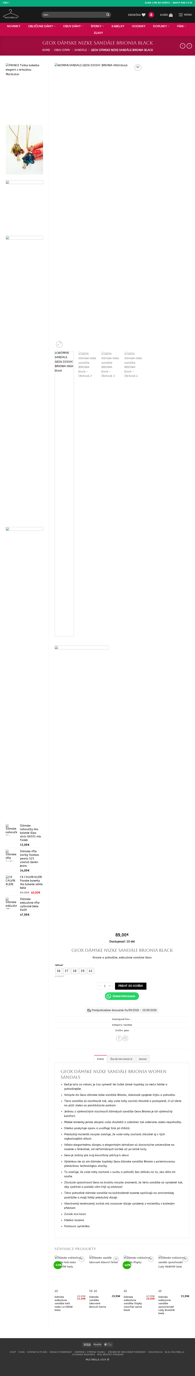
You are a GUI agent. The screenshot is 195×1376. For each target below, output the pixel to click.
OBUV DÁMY (72, 26)
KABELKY (118, 26)
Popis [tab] (100, 1059)
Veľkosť (59, 965)
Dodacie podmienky (61, 1352)
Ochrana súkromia (83, 1354)
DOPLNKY (160, 26)
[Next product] (182, 46)
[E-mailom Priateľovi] (125, 1038)
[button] (151, 15)
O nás (21, 1352)
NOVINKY (13, 26)
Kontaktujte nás (37, 1352)
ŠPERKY (96, 26)
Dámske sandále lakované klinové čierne (97, 1301)
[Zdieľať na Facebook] (119, 1038)
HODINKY (138, 26)
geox (126, 1030)
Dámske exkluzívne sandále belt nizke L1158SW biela (64, 1303)
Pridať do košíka (130, 986)
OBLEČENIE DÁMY (40, 26)
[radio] (58, 971)
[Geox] (82, 788)
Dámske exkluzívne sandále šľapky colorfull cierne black (133, 1303)
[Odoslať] (108, 15)
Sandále (80, 50)
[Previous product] (189, 46)
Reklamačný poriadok (110, 1354)
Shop (13, 1352)
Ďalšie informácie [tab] (121, 1059)
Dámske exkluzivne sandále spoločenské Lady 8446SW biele (166, 1305)
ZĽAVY (98, 32)
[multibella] (19, 15)
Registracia (155, 1352)
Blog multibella (174, 1352)
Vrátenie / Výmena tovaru (89, 1352)
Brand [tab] (143, 1059)
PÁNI (180, 26)
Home (46, 50)
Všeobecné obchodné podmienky (127, 1352)
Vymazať (59, 976)
